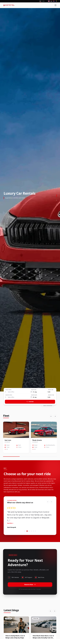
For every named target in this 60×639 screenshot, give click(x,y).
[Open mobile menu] (55, 5)
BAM (43, 1)
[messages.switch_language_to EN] (49, 1)
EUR (40, 1)
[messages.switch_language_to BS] (56, 1)
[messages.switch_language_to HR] (53, 1)
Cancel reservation (47, 405)
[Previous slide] (51, 416)
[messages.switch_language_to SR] (51, 1)
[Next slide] (55, 416)
